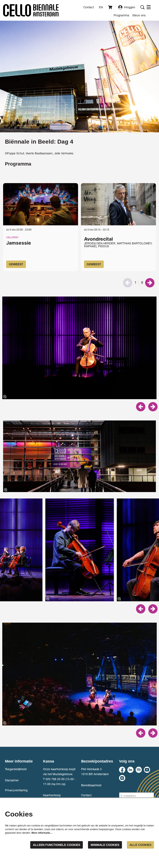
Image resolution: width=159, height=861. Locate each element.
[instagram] (122, 778)
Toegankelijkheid (15, 769)
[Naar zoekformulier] (142, 7)
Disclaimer (12, 780)
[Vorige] (140, 406)
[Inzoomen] (4, 396)
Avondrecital (98, 239)
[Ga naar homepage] (31, 10)
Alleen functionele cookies (56, 845)
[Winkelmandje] (110, 7)
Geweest (16, 264)
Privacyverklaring (16, 790)
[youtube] (147, 770)
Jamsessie (18, 243)
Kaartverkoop (52, 795)
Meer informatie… (42, 832)
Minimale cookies (105, 845)
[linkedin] (130, 770)
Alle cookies (140, 845)
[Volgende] (149, 282)
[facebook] (122, 770)
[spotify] (139, 770)
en (101, 7)
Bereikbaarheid (91, 785)
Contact (88, 7)
